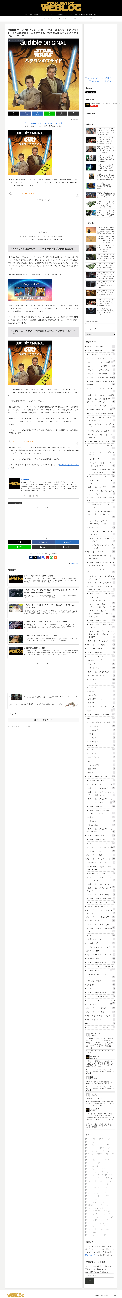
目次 (40, 232)
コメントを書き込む (43, 720)
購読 (89, 1281)
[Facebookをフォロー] (28, 496)
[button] (61, 114)
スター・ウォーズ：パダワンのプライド (24, 193)
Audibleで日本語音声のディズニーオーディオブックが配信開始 (42, 236)
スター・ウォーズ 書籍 (15, 503)
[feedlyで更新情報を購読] (36, 496)
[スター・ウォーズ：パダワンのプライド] (30, 153)
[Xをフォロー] (25, 496)
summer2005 (26, 479)
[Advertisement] (43, 213)
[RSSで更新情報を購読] (39, 496)
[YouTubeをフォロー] (33, 496)
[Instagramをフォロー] (30, 496)
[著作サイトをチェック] (22, 496)
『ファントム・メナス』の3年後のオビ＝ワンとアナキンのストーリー (44, 239)
